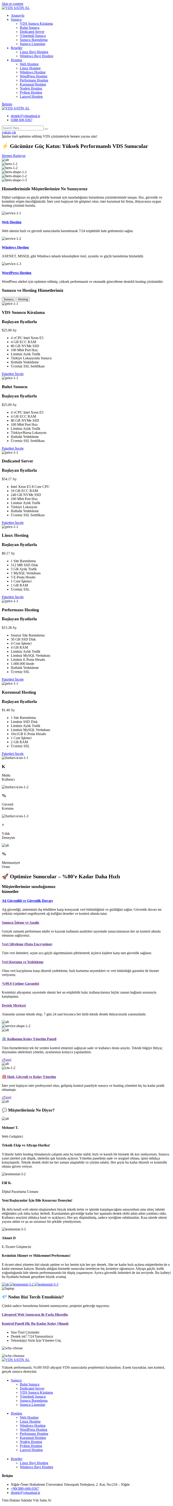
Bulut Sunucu (29, 27)
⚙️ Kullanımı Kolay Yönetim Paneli (29, 1039)
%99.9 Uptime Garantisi (20, 983)
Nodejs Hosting (31, 88)
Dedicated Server (32, 32)
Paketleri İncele (13, 374)
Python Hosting (31, 92)
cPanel (6, 1060)
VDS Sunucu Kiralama (36, 23)
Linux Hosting (30, 68)
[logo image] (16, 108)
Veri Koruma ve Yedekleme (22, 962)
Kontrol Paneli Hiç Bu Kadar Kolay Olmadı (35, 1323)
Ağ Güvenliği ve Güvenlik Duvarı (27, 901)
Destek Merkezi (14, 1005)
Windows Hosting (33, 72)
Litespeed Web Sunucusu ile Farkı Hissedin (35, 1314)
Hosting (16, 60)
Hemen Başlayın (13, 156)
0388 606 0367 (21, 120)
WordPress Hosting (33, 76)
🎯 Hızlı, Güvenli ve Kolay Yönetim (29, 1077)
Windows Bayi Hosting (36, 56)
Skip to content (12, 4)
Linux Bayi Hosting (34, 52)
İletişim (7, 104)
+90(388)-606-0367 (25, 1488)
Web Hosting (29, 64)
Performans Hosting (34, 80)
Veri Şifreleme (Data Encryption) (27, 944)
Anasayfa (17, 15)
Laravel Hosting (31, 96)
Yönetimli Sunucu (33, 36)
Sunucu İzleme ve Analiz (20, 922)
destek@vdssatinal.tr (25, 116)
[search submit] (46, 129)
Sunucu (16, 19)
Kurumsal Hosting (33, 84)
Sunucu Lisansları (32, 44)
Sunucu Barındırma (34, 40)
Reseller (16, 48)
